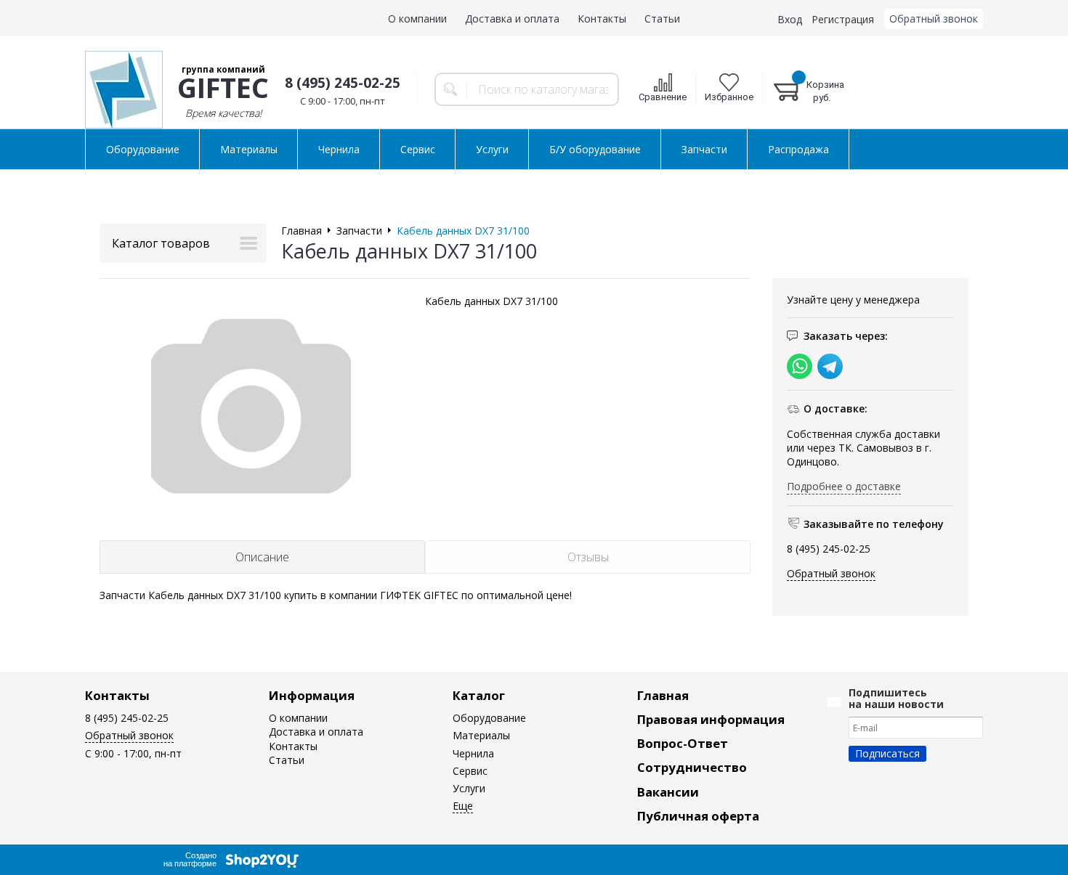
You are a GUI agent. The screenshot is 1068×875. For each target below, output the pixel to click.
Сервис (417, 149)
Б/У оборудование (595, 149)
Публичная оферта (698, 815)
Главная (663, 695)
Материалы (249, 149)
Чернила (339, 149)
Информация (312, 695)
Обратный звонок (933, 18)
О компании (417, 18)
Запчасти (704, 149)
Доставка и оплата (512, 18)
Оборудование (142, 149)
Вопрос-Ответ (682, 743)
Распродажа (798, 149)
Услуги (492, 149)
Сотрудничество (692, 767)
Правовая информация (711, 719)
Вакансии (668, 792)
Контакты (602, 18)
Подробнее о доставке (844, 486)
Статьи (662, 18)
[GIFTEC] (124, 90)
